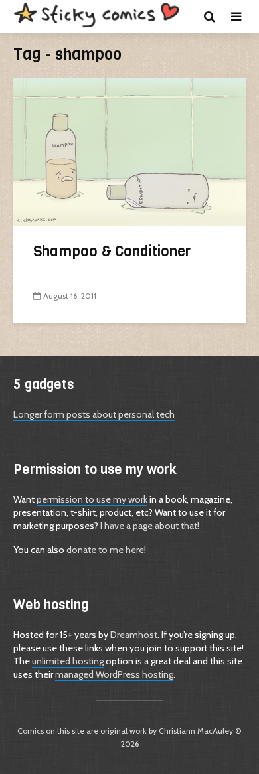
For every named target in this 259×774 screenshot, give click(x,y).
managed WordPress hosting (114, 674)
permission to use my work (92, 499)
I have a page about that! (149, 526)
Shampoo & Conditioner (112, 251)
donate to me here (105, 550)
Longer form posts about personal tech (94, 414)
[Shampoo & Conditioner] (129, 151)
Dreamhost (133, 635)
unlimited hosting (68, 661)
